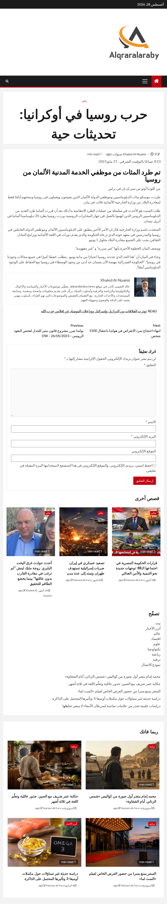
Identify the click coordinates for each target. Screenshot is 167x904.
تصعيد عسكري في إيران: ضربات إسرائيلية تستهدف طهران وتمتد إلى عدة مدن (85, 568)
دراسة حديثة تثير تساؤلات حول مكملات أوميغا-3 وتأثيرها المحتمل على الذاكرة (106, 698)
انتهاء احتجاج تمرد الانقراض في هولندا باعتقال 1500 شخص (124, 330)
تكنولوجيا (154, 649)
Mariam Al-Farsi (135, 580)
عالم (84, 101)
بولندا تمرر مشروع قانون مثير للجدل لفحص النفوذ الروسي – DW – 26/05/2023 (49, 330)
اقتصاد (155, 638)
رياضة (156, 654)
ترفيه (156, 659)
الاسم (151, 422)
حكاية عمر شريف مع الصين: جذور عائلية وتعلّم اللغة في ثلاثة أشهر (114, 684)
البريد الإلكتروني (143, 436)
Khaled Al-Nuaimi (135, 154)
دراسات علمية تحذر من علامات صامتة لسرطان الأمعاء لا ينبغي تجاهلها (111, 706)
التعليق (150, 365)
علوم (156, 644)
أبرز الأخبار (152, 628)
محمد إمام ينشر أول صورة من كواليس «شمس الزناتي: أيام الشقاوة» (112, 676)
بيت (157, 623)
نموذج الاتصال (150, 664)
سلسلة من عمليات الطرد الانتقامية (97, 210)
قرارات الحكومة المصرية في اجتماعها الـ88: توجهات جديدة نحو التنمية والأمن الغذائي (136, 568)
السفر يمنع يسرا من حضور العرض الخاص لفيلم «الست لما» (119, 691)
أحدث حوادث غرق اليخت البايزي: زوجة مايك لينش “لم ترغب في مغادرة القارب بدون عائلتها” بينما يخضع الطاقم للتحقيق (31, 573)
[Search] (7, 81)
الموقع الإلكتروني (144, 451)
